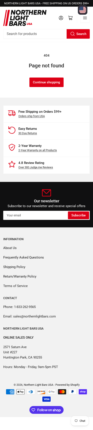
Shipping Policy (14, 267)
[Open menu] (85, 18)
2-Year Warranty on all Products (37, 150)
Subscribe (78, 215)
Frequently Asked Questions (23, 257)
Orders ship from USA (31, 116)
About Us (10, 248)
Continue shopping (46, 82)
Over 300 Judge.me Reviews (35, 167)
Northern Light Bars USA (38, 384)
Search (81, 34)
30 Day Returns (27, 133)
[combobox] (46, 34)
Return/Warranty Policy (19, 276)
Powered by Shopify (67, 384)
